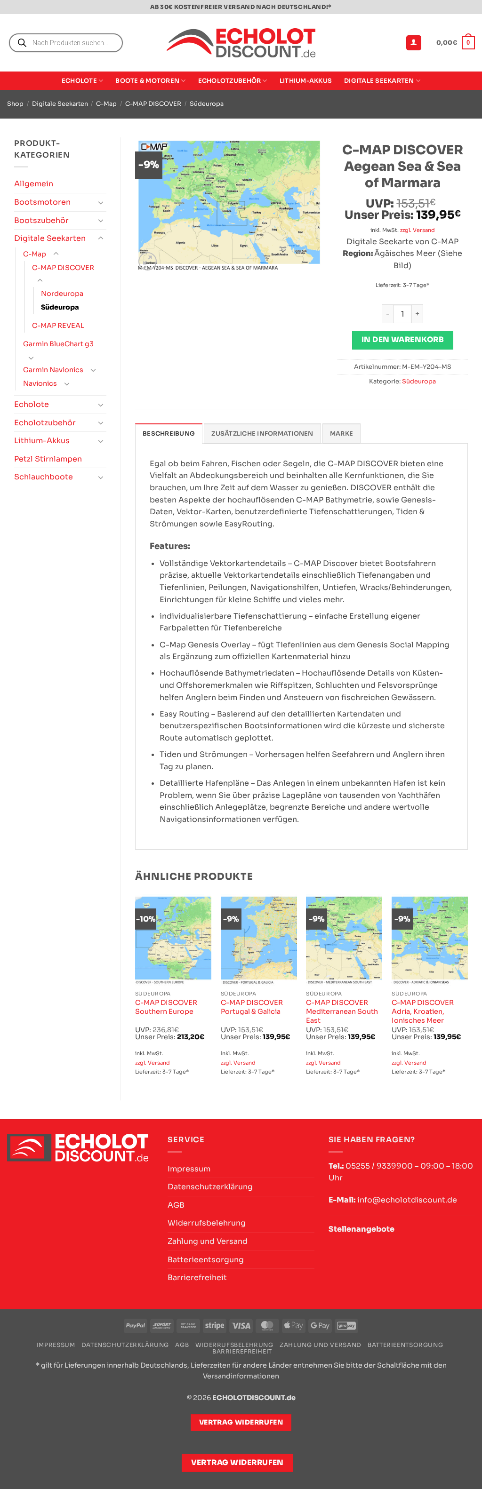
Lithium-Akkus (306, 81)
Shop (15, 104)
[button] (413, 43)
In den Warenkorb (403, 339)
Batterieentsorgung (206, 1260)
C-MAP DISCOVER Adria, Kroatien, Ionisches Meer (423, 1011)
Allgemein (33, 184)
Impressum (189, 1169)
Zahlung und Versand (208, 1241)
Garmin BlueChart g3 (58, 344)
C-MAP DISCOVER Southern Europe (166, 1007)
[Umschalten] (100, 202)
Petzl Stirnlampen (48, 459)
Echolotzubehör (229, 81)
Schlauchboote (43, 477)
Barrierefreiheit (197, 1277)
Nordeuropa (62, 293)
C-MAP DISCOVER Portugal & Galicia (252, 1007)
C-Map (106, 104)
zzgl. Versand (417, 230)
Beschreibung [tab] (169, 434)
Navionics (40, 383)
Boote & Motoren (147, 81)
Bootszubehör (41, 220)
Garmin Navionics (53, 370)
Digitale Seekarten (379, 81)
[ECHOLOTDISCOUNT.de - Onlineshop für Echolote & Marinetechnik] (241, 43)
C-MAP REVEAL (58, 325)
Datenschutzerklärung (210, 1187)
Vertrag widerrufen (237, 1462)
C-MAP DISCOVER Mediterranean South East (342, 1011)
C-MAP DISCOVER (153, 104)
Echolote (79, 81)
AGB (176, 1205)
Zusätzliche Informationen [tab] (262, 434)
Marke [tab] (341, 434)
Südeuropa (207, 104)
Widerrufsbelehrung (207, 1223)
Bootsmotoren (42, 202)
